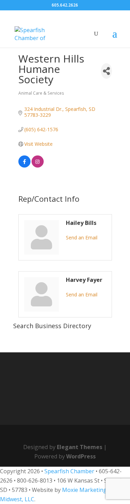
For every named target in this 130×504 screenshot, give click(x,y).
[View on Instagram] (38, 165)
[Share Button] (106, 71)
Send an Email (81, 237)
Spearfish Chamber (69, 471)
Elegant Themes (79, 447)
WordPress (81, 456)
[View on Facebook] (24, 165)
